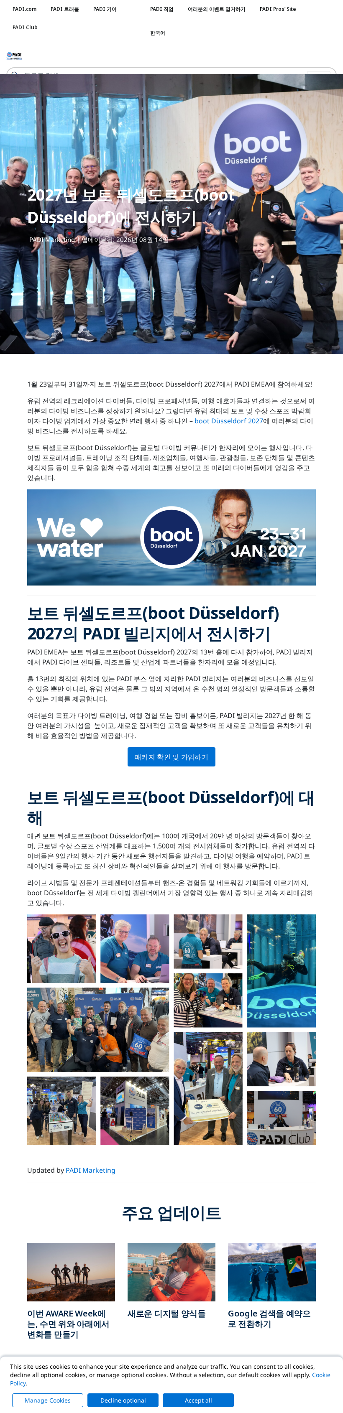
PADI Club (25, 27)
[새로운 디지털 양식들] (171, 1271)
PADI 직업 (162, 9)
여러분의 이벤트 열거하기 (217, 9)
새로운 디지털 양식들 (167, 1313)
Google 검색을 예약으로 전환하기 (269, 1318)
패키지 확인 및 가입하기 (171, 756)
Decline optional (123, 1400)
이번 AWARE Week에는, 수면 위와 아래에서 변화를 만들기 (68, 1324)
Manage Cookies (48, 1400)
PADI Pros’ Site (278, 9)
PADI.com (24, 9)
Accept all (198, 1400)
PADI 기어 (105, 9)
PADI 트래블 (65, 9)
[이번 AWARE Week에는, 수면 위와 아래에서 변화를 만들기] (71, 1271)
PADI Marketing (52, 239)
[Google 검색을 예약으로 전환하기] (272, 1271)
